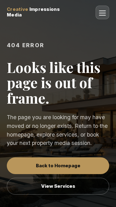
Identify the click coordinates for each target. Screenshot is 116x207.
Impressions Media (33, 12)
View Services (58, 186)
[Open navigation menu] (102, 12)
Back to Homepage (58, 166)
